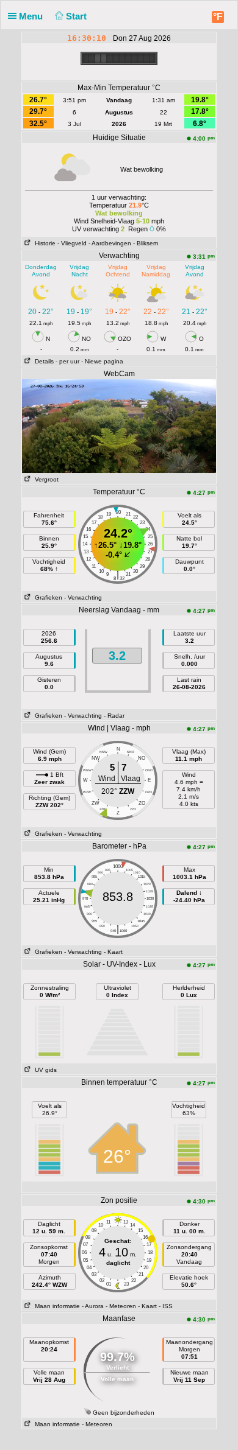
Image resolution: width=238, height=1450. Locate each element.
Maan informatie (55, 1306)
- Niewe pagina (102, 361)
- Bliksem (145, 243)
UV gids (44, 1069)
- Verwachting (83, 597)
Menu (32, 16)
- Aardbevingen (109, 243)
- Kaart (113, 951)
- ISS (166, 1306)
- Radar (114, 715)
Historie (43, 243)
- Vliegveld (72, 243)
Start (77, 16)
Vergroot (45, 479)
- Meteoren (121, 1306)
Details (42, 361)
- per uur (67, 361)
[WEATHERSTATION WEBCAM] (119, 425)
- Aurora (93, 1306)
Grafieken (46, 597)
